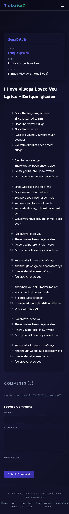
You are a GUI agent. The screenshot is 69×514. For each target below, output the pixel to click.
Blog (38, 503)
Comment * (10, 427)
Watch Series (47, 504)
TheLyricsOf (15, 5)
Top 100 (23, 504)
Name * (8, 412)
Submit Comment (19, 474)
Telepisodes (61, 503)
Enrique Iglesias (18, 53)
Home (4, 503)
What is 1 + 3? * (12, 457)
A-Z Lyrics (14, 504)
